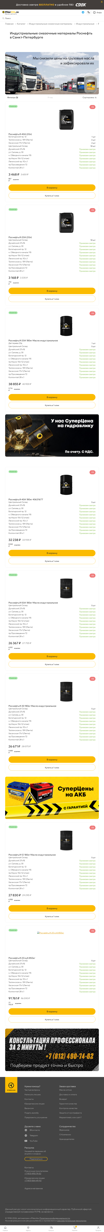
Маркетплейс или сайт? (70, 1117)
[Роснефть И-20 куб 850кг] (52, 943)
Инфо (99, 12)
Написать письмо (33, 1094)
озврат (63, 1099)
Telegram (34, 1135)
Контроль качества (68, 1108)
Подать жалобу (32, 1113)
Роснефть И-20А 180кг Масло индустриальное (33, 340)
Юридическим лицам (34, 1103)
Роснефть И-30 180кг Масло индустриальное (32, 706)
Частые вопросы (32, 1090)
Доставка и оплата (68, 1094)
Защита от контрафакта (70, 1113)
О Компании (65, 1134)
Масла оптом (65, 1090)
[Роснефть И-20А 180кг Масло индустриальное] (52, 326)
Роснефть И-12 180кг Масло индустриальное (32, 854)
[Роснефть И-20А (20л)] (52, 223)
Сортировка (88, 97)
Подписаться (36, 1159)
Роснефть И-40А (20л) (20, 134)
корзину (52, 187)
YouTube (33, 1141)
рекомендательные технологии (71, 1220)
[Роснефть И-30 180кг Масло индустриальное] (52, 691)
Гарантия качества (68, 1103)
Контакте (35, 1130)
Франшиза (64, 1130)
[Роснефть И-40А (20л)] (52, 119)
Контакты (29, 1099)
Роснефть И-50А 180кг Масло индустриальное (33, 602)
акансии (29, 1108)
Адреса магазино (34, 1188)
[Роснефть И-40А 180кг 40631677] (52, 485)
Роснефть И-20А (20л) (20, 237)
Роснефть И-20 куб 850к (22, 958)
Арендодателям (66, 1139)
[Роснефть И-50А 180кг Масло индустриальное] (52, 588)
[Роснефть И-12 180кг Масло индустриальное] (52, 840)
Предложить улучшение (36, 1117)
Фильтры (11, 97)
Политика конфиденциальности (55, 1218)
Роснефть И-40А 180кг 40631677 (26, 499)
